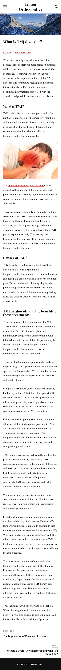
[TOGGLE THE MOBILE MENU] (5, 7)
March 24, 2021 (23, 52)
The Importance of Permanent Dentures (26, 636)
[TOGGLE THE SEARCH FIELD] (56, 7)
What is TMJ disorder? (22, 41)
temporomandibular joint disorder (26, 185)
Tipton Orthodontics (30, 6)
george (7, 52)
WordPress (37, 664)
